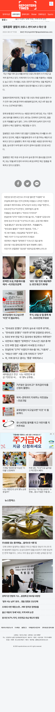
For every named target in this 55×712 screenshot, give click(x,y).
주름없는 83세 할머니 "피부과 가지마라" (20, 213)
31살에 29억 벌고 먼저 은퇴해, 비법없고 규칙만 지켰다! (26, 201)
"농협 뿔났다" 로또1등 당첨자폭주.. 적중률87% (23, 225)
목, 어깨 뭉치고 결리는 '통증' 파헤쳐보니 (24, 358)
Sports (50, 14)
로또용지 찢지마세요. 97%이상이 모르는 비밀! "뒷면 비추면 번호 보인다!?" (27, 205)
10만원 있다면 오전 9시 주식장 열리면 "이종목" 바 (24, 197)
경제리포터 (25, 14)
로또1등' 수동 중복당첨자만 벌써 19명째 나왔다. (23, 245)
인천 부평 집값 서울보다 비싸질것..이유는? (25, 345)
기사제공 (17, 628)
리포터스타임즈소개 (7, 628)
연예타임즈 (42, 14)
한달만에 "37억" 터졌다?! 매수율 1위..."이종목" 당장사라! (27, 217)
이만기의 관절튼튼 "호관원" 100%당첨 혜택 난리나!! (25, 249)
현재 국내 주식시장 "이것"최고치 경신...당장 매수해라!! (26, 221)
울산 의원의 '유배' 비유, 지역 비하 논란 (30, 19)
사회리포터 (16, 14)
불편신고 (24, 628)
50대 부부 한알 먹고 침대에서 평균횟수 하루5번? (28, 336)
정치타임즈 (6, 14)
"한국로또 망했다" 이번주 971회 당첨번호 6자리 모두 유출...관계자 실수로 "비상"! (28, 332)
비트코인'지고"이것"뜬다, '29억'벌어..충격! (21, 209)
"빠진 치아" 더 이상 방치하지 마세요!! (19, 237)
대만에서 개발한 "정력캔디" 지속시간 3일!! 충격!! (27, 341)
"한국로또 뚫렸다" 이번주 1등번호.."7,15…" (21, 229)
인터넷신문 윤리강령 (48, 628)
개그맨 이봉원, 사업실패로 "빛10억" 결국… (21, 233)
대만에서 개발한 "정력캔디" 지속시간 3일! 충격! (23, 241)
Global (33, 14)
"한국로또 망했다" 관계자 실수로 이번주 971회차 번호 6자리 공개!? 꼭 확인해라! (28, 328)
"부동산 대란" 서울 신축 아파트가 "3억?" (24, 353)
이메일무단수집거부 (34, 628)
